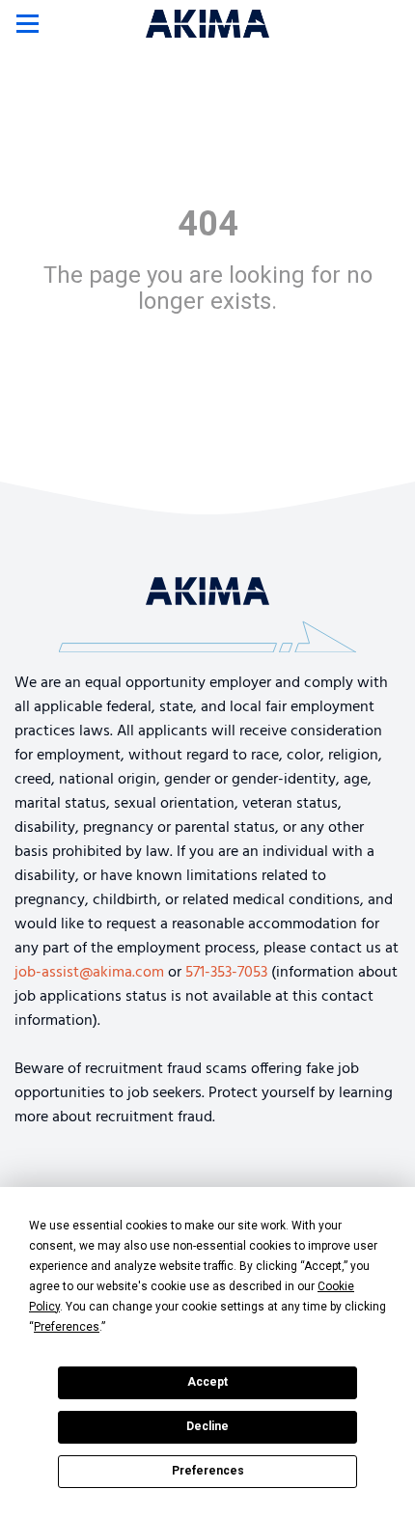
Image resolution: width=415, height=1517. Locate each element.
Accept (207, 1382)
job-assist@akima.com (89, 972)
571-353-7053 (226, 972)
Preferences (208, 1470)
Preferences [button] (66, 1327)
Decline (207, 1426)
